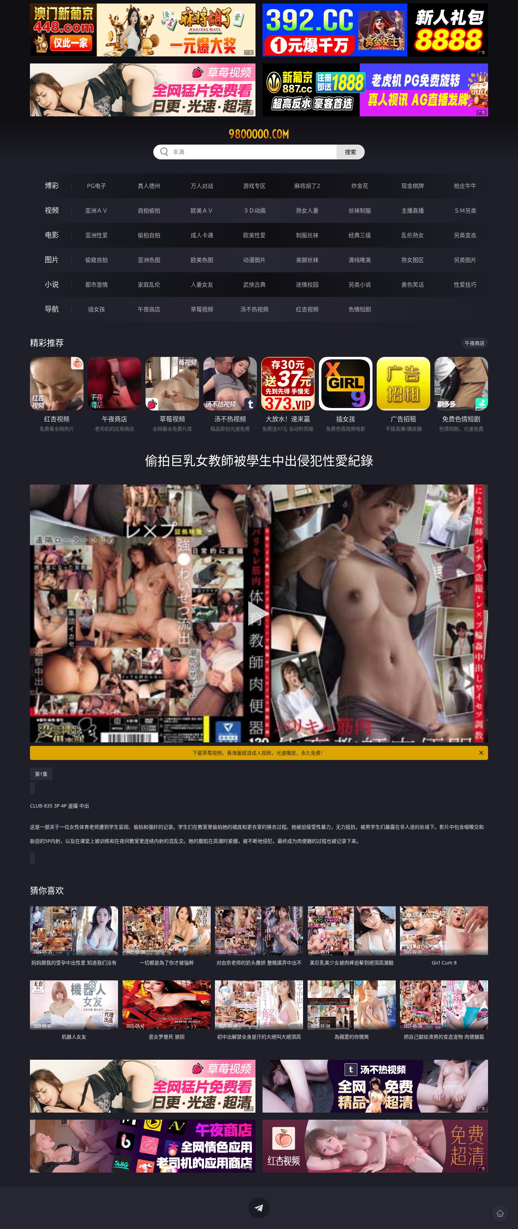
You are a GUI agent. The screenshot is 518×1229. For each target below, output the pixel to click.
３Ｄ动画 (254, 210)
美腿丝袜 (307, 260)
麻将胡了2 (307, 186)
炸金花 (359, 186)
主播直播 (412, 210)
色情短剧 (360, 309)
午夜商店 (149, 309)
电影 (52, 235)
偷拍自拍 (149, 235)
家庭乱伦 (149, 284)
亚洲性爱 (96, 235)
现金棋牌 (412, 186)
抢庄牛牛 (465, 186)
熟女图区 (412, 260)
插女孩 (96, 309)
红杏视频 (307, 309)
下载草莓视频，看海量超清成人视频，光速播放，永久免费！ (259, 752)
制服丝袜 (307, 235)
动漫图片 (254, 260)
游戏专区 (254, 186)
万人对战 (202, 186)
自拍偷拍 (149, 210)
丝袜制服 (360, 210)
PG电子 (96, 186)
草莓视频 (202, 309)
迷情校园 (307, 284)
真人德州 (149, 186)
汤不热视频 (254, 309)
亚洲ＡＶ (96, 210)
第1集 (41, 774)
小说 (52, 284)
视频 (52, 210)
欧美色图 (202, 260)
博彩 (52, 185)
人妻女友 (202, 284)
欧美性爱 (254, 235)
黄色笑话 (412, 284)
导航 (52, 309)
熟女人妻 (307, 210)
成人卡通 (202, 235)
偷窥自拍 (96, 260)
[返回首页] (500, 1213)
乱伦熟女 (412, 235)
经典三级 (360, 235)
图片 (52, 259)
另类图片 (465, 260)
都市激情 (96, 284)
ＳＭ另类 (465, 210)
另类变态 (465, 235)
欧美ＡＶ (202, 210)
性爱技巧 (465, 284)
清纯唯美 (360, 260)
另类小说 (360, 284)
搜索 (350, 152)
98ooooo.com (259, 134)
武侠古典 (254, 284)
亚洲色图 (149, 260)
